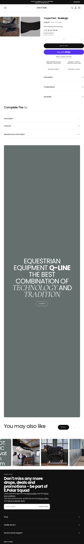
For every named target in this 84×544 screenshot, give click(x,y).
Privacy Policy (43, 498)
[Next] (78, 427)
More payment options (64, 56)
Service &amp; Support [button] (13, 533)
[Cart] (79, 8)
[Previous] (74, 427)
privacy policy (31, 493)
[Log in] (75, 8)
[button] (77, 2)
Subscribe (43, 506)
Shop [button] (6, 517)
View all (63, 427)
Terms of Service (13, 501)
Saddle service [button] (9, 525)
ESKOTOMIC (8, 542)
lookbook (42, 303)
